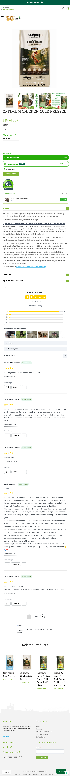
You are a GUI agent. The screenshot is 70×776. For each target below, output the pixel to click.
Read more (6, 736)
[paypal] (12, 757)
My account (6, 7)
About (38, 726)
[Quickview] (12, 665)
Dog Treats (36, 774)
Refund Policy (40, 737)
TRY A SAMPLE (9, 135)
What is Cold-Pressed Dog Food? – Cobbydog (31, 267)
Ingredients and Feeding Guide (13, 281)
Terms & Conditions (42, 734)
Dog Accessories (26, 774)
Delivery (39, 729)
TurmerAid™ (7, 275)
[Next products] (67, 193)
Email (38, 747)
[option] (35, 2)
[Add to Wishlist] (7, 665)
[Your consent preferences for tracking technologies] (67, 773)
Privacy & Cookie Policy (43, 731)
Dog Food (17, 774)
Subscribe (42, 757)
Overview (6, 208)
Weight (5, 125)
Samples (51, 774)
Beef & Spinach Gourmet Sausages (19, 198)
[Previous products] (63, 193)
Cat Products (44, 774)
